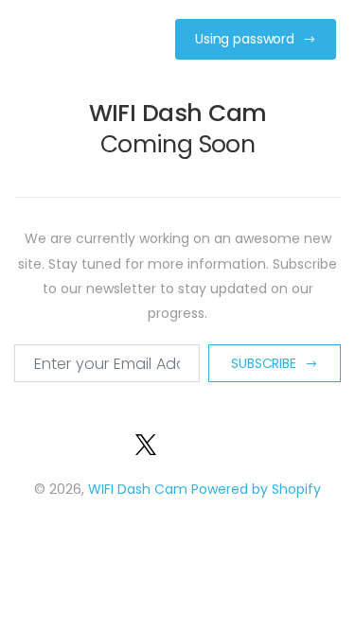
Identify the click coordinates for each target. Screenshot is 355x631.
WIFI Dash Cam (137, 489)
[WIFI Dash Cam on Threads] (233, 443)
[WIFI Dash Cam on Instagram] (187, 443)
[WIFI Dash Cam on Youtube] (210, 443)
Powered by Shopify (256, 489)
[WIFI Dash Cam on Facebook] (123, 443)
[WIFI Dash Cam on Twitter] (145, 443)
